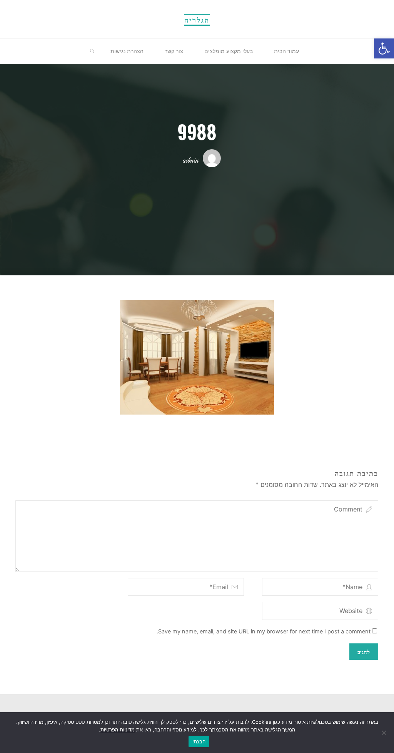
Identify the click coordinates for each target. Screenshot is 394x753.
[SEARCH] (92, 51)
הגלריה (197, 20)
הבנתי (198, 741)
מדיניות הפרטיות (117, 729)
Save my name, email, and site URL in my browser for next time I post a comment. (264, 631)
